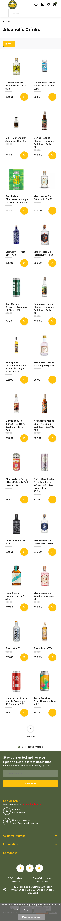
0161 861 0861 (19, 812)
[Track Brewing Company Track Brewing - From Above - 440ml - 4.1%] (44, 681)
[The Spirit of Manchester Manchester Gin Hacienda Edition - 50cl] (16, 65)
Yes (26, 910)
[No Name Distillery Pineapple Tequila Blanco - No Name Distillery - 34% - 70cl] (44, 287)
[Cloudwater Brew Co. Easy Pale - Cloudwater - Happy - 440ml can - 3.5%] (16, 179)
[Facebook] (20, 868)
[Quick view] (24, 97)
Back (8, 21)
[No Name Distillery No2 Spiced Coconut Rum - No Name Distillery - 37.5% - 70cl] (16, 345)
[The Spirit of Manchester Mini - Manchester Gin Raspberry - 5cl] (44, 345)
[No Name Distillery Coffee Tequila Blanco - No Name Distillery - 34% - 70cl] (44, 121)
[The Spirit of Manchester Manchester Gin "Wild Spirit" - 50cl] (44, 179)
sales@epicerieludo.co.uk (25, 823)
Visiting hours (33, 804)
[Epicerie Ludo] (12, 4)
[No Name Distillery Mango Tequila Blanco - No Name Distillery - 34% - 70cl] (16, 404)
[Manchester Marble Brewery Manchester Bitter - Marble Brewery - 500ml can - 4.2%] (16, 681)
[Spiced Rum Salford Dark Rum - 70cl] (16, 523)
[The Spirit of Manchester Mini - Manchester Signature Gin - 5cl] (16, 121)
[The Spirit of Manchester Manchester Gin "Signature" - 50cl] (44, 235)
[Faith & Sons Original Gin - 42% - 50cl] (16, 576)
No (40, 910)
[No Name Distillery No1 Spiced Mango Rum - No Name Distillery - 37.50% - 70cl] (44, 404)
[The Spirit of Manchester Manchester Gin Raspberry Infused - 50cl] (44, 576)
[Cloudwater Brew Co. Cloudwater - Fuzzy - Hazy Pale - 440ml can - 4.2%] (16, 462)
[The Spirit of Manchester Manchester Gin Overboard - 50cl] (44, 523)
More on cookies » (31, 917)
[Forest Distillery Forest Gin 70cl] (16, 631)
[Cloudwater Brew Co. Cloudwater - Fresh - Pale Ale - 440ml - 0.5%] (44, 65)
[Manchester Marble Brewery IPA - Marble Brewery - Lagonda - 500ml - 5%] (16, 287)
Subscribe (30, 783)
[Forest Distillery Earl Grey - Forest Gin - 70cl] (16, 235)
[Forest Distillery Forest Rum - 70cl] (44, 631)
